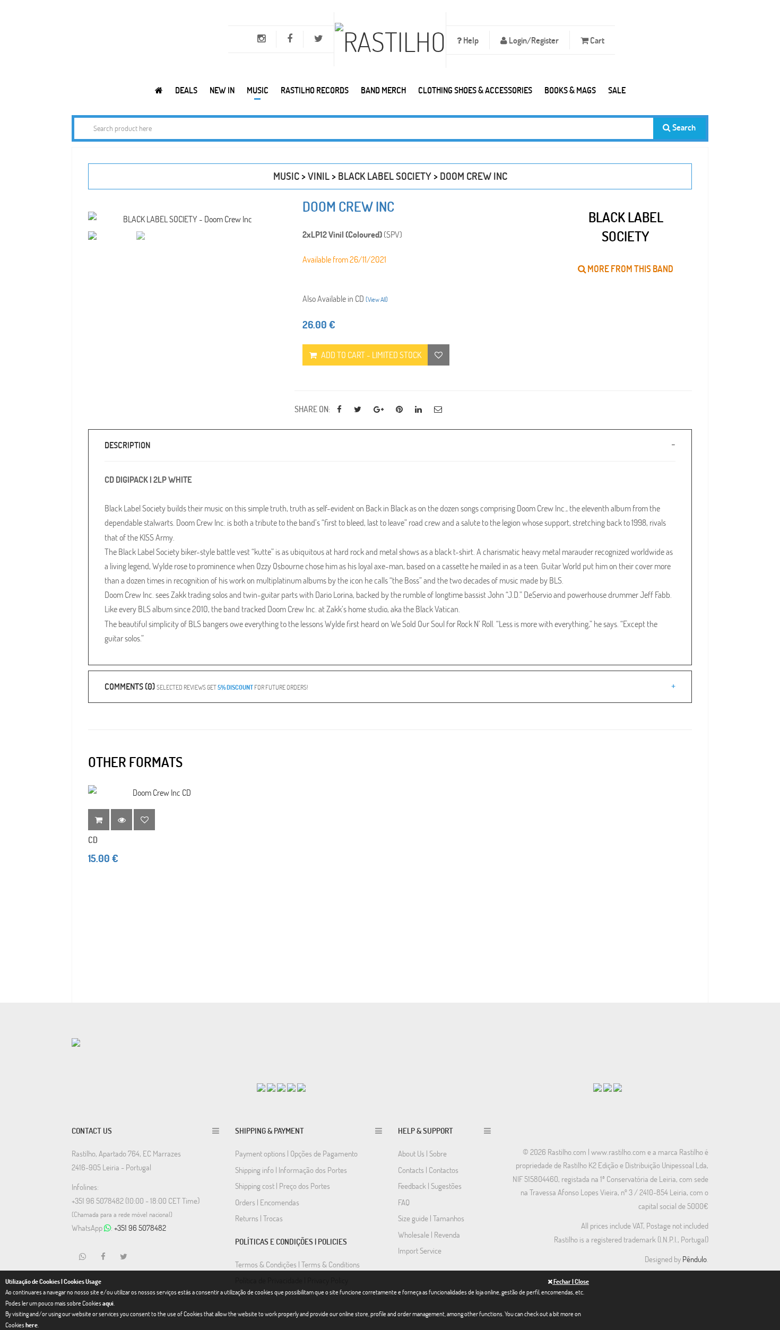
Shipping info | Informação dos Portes (291, 1169)
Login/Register (533, 40)
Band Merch (383, 89)
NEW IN (222, 89)
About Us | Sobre (422, 1153)
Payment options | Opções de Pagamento (296, 1153)
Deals (186, 89)
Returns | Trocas (259, 1218)
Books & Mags (570, 89)
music (286, 175)
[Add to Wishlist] (144, 819)
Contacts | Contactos (428, 1169)
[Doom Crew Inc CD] (157, 792)
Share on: (312, 408)
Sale (617, 89)
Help (470, 40)
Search (683, 127)
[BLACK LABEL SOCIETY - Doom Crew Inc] (183, 219)
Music (257, 89)
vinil (319, 175)
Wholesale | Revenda (429, 1234)
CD (93, 839)
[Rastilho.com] (159, 90)
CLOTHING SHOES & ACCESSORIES (475, 89)
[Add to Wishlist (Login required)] (438, 355)
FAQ (404, 1202)
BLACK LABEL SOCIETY (384, 175)
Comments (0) (206, 686)
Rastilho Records (315, 89)
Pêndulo (694, 1259)
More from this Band (629, 269)
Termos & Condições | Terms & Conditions (297, 1264)
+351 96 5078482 (140, 1227)
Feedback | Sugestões (430, 1185)
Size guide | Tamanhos (431, 1218)
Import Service (419, 1250)
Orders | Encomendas (267, 1202)
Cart (596, 40)
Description (127, 444)
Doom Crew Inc (473, 175)
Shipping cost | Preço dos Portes (282, 1185)
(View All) (377, 299)
